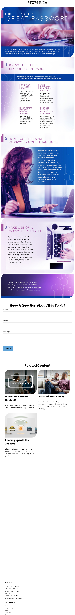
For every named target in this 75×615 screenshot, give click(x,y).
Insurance (8, 612)
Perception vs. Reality (51, 396)
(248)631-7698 (14, 588)
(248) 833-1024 (14, 586)
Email (5, 321)
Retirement (9, 606)
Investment (9, 608)
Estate (7, 610)
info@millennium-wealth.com (14, 598)
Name (5, 310)
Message (6, 332)
